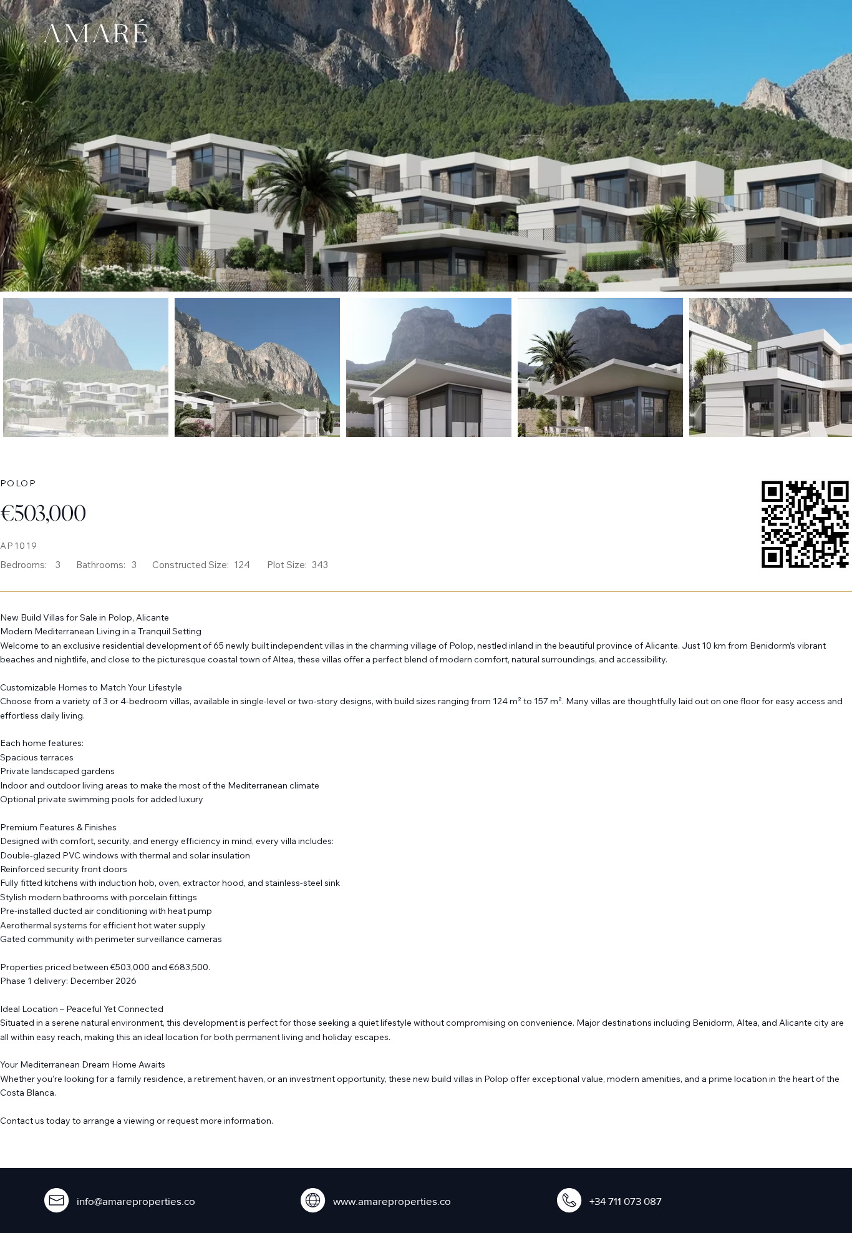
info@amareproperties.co (136, 1201)
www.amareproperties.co (392, 1201)
